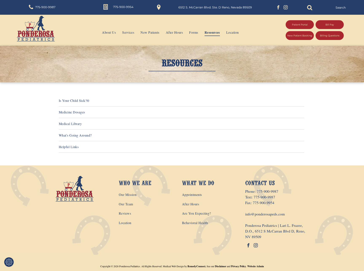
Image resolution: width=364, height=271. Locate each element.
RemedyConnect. (196, 266)
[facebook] (278, 8)
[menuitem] (106, 32)
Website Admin (255, 266)
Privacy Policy (238, 266)
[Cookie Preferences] (9, 262)
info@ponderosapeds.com (265, 214)
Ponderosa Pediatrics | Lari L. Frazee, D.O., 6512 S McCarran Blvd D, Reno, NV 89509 (275, 231)
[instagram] (285, 8)
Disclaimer (220, 266)
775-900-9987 (267, 191)
